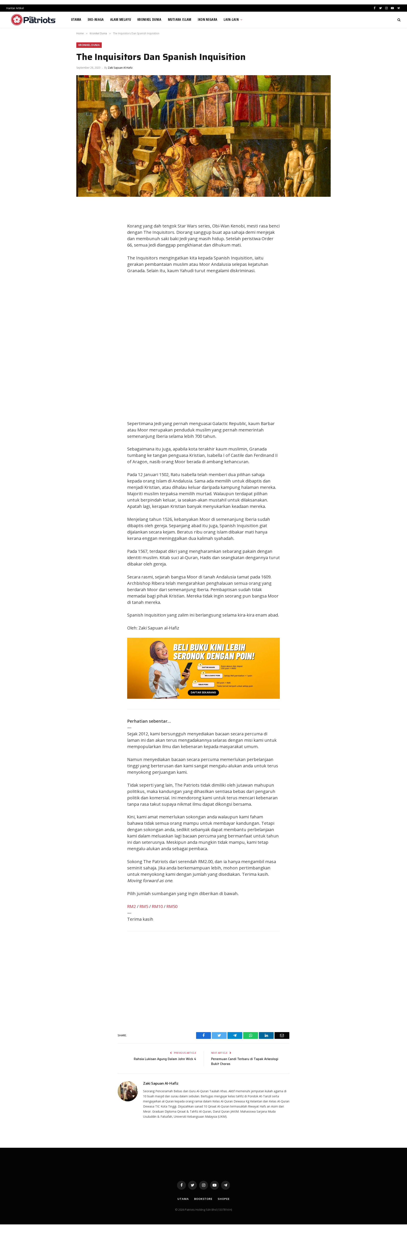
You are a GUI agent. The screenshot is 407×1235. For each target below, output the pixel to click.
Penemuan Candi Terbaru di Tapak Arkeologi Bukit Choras (244, 1061)
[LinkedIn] (83, 236)
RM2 (131, 906)
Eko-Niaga (96, 19)
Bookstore (203, 1199)
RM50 (171, 906)
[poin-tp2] (203, 697)
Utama (76, 19)
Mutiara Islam (179, 19)
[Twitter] (83, 227)
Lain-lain (231, 19)
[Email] (83, 255)
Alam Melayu (120, 19)
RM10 (157, 906)
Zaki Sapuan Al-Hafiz (120, 67)
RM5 (143, 906)
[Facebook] (83, 217)
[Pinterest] (83, 246)
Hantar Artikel (15, 8)
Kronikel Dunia (149, 19)
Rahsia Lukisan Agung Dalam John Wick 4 (165, 1059)
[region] (244, 347)
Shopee (223, 1199)
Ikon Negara (207, 19)
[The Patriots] (33, 20)
